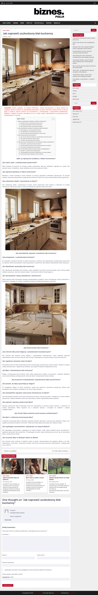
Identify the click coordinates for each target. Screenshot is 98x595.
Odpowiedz (8, 520)
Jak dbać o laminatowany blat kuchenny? (30, 140)
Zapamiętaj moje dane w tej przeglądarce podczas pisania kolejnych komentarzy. (28, 570)
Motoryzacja (39, 23)
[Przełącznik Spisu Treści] (52, 119)
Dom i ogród (7, 23)
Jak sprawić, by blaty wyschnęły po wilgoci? (31, 143)
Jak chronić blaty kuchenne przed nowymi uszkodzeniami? (34, 149)
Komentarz (5, 534)
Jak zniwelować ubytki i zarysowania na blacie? (32, 126)
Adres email (41, 555)
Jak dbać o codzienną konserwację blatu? (30, 150)
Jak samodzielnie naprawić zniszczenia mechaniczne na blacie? (36, 145)
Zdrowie (49, 23)
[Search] (95, 23)
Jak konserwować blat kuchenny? (27, 135)
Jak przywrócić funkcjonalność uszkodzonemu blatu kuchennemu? (36, 142)
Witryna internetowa (8, 562)
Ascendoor (57, 593)
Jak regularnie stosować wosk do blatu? (30, 138)
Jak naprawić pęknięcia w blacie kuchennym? (31, 124)
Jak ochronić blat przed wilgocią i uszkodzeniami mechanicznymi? (36, 136)
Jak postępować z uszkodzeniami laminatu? (31, 130)
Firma (22, 23)
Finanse (15, 23)
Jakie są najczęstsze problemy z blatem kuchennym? (32, 121)
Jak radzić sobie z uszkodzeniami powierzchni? (31, 123)
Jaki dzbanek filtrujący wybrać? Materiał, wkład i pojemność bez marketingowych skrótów (83, 61)
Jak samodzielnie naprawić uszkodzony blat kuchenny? (33, 128)
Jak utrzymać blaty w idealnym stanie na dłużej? (32, 154)
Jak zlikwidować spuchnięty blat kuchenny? (31, 131)
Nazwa (4, 555)
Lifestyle (29, 23)
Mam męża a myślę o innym (35, 477)
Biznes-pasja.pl (37, 593)
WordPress (72, 593)
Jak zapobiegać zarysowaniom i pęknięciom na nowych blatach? (36, 152)
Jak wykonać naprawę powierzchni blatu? (31, 147)
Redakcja (57, 23)
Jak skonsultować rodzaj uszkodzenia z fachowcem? (33, 133)
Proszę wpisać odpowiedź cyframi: (12, 574)
